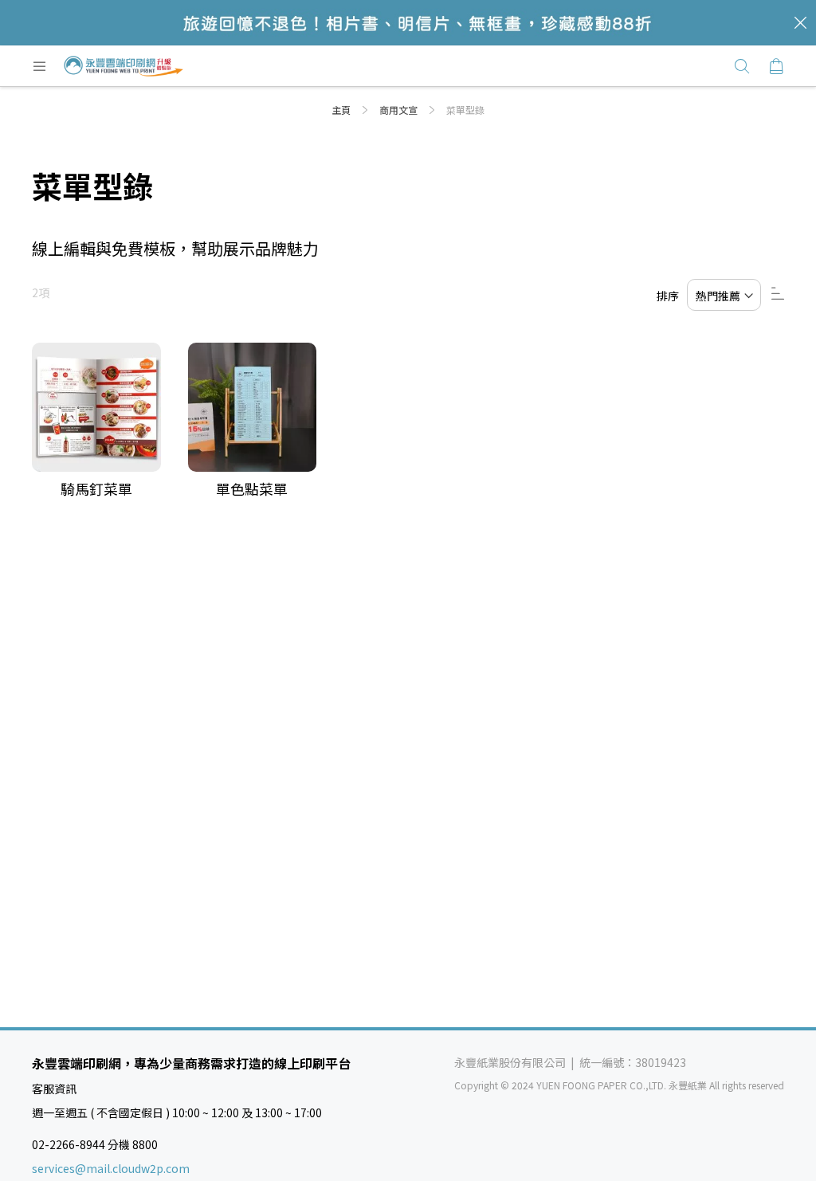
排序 (668, 296)
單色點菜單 (252, 488)
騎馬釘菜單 (96, 488)
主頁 (342, 109)
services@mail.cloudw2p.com (111, 1168)
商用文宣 (399, 109)
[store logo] (123, 66)
